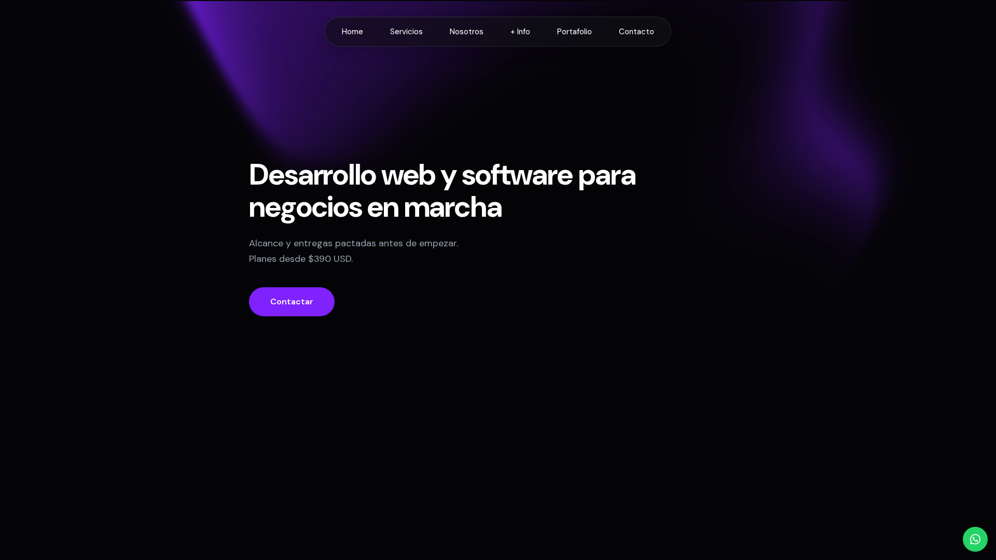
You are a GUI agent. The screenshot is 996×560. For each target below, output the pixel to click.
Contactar (291, 301)
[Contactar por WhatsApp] (975, 539)
